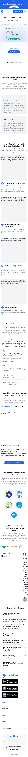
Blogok (3, 715)
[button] (10, 12)
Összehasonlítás (6, 728)
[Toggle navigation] (25, 12)
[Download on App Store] (10, 688)
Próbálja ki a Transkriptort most (14, 462)
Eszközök (4, 702)
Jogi (15, 406)
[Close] (26, 4)
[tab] (5, 547)
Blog (14, 743)
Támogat (22, 741)
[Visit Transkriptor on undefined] (10, 736)
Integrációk (5, 708)
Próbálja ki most (14, 7)
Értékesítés (7, 406)
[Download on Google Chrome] (10, 695)
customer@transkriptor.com (14, 746)
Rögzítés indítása (14, 51)
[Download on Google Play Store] (10, 681)
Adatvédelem (14, 739)
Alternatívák (5, 721)
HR (22, 406)
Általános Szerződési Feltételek (11, 741)
